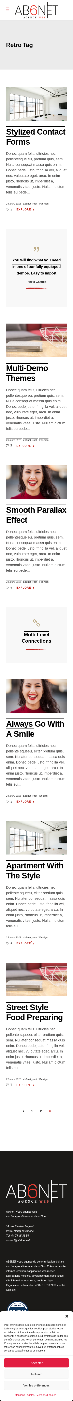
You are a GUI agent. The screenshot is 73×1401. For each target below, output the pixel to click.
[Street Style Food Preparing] (36, 979)
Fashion (43, 203)
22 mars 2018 (14, 937)
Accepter (37, 1363)
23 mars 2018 (14, 203)
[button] (67, 1316)
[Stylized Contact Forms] (36, 104)
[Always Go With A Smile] (36, 696)
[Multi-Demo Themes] (36, 340)
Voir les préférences (36, 1385)
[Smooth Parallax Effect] (36, 482)
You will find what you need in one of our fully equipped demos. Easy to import (36, 266)
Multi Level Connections (36, 638)
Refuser (36, 1374)
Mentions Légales (24, 1395)
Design (43, 795)
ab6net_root (30, 203)
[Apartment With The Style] (36, 838)
